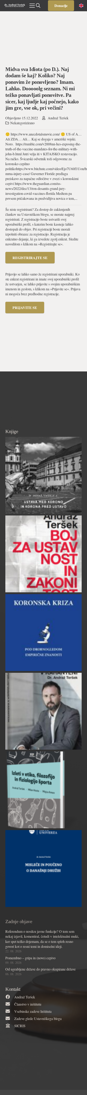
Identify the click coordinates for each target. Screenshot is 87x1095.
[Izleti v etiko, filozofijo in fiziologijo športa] (43, 789)
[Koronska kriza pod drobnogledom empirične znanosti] (43, 632)
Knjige (11, 431)
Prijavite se (24, 307)
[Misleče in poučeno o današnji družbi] (43, 868)
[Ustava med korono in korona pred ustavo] (43, 475)
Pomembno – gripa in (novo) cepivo (30, 957)
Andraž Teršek (58, 117)
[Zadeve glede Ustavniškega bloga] (9, 1018)
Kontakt (13, 989)
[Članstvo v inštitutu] (9, 1004)
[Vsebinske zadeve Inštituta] (9, 1011)
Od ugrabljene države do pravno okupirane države (40, 969)
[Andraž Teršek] (9, 997)
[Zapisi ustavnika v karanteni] (43, 711)
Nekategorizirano (22, 122)
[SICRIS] (9, 1025)
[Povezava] (15, 5)
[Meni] (32, 5)
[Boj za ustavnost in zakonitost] (43, 553)
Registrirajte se (30, 257)
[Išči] (38, 5)
